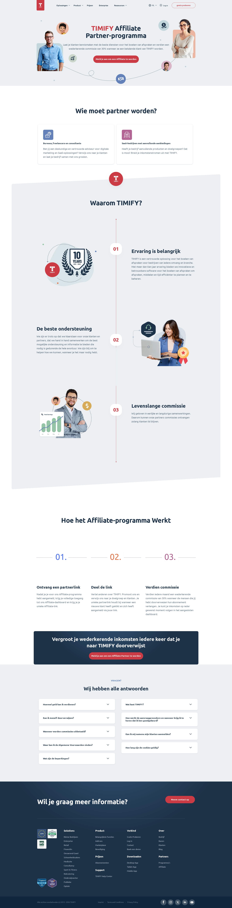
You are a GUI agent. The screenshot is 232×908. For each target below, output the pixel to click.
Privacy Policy (132, 902)
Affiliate (162, 867)
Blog (161, 849)
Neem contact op (180, 799)
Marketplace (100, 845)
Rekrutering (69, 874)
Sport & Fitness (70, 870)
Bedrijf (161, 837)
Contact (130, 845)
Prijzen (90, 5)
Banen (161, 841)
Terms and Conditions (115, 902)
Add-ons (98, 841)
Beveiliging (100, 849)
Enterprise (103, 5)
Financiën (68, 849)
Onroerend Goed (71, 853)
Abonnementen (102, 863)
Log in (129, 841)
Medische (68, 861)
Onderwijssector (71, 878)
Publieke (67, 882)
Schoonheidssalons (72, 857)
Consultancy (69, 866)
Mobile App (132, 871)
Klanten (162, 845)
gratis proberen (184, 5)
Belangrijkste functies (104, 837)
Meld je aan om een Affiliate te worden (116, 59)
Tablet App (131, 867)
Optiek (67, 886)
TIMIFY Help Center (103, 876)
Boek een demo (134, 849)
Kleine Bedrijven (71, 837)
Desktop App (132, 863)
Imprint (101, 902)
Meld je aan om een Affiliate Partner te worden (116, 656)
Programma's (164, 863)
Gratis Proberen (134, 837)
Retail (66, 845)
